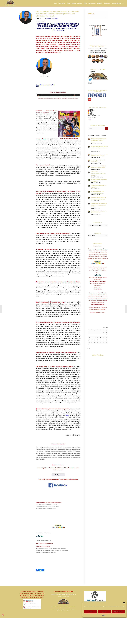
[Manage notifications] (3, 615)
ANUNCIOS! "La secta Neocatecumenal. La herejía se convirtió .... (98, 173)
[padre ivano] (90, 58)
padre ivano (55, 18)
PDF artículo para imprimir (47, 85)
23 (106, 339)
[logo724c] (10, 3)
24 (89, 342)
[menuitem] (55, 3)
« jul (89, 348)
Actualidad (48, 18)
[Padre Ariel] (94, 62)
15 (103, 337)
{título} (103, 615)
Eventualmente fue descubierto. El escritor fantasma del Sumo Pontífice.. (99, 205)
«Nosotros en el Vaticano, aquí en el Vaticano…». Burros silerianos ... (99, 148)
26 (94, 342)
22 (103, 339)
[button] (124, 603)
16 (106, 337)
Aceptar (90, 611)
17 (89, 339)
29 (103, 342)
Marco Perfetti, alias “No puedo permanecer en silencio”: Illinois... (98, 140)
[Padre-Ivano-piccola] (25, 17)
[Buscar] (123, 3)
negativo (104, 611)
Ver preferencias (118, 611)
